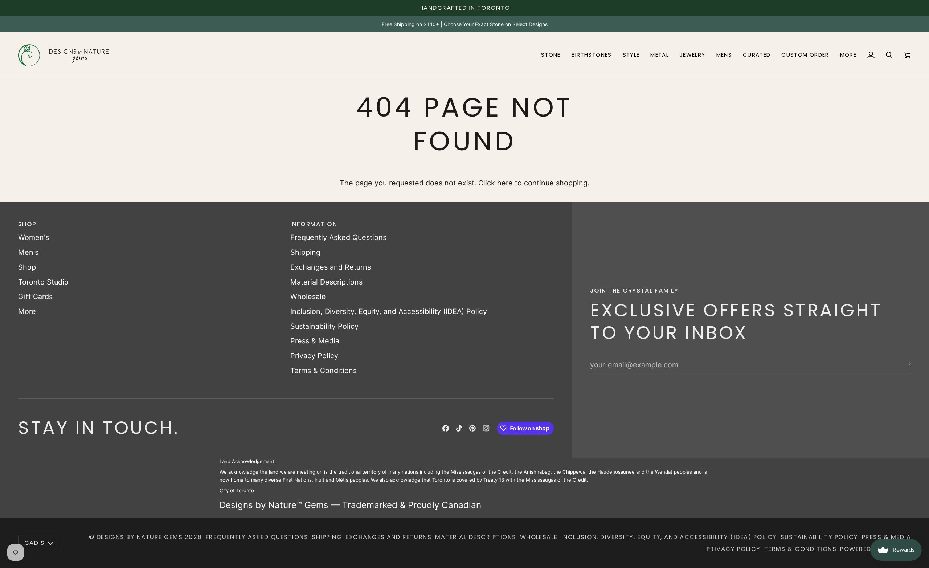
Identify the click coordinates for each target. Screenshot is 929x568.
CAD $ (34, 543)
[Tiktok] (459, 428)
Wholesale (308, 296)
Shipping (305, 252)
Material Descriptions (326, 282)
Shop (27, 267)
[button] (551, 55)
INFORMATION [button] (313, 224)
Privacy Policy (314, 355)
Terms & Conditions (323, 370)
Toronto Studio (43, 282)
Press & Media (314, 340)
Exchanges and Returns (330, 267)
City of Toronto (237, 490)
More (27, 311)
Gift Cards (35, 296)
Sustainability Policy (324, 326)
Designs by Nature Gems (140, 537)
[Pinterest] (472, 428)
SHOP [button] (27, 224)
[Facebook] (445, 428)
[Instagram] (486, 428)
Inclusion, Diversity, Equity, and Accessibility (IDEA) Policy (388, 311)
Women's (33, 237)
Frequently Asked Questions (338, 237)
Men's (28, 252)
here (505, 183)
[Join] (905, 363)
